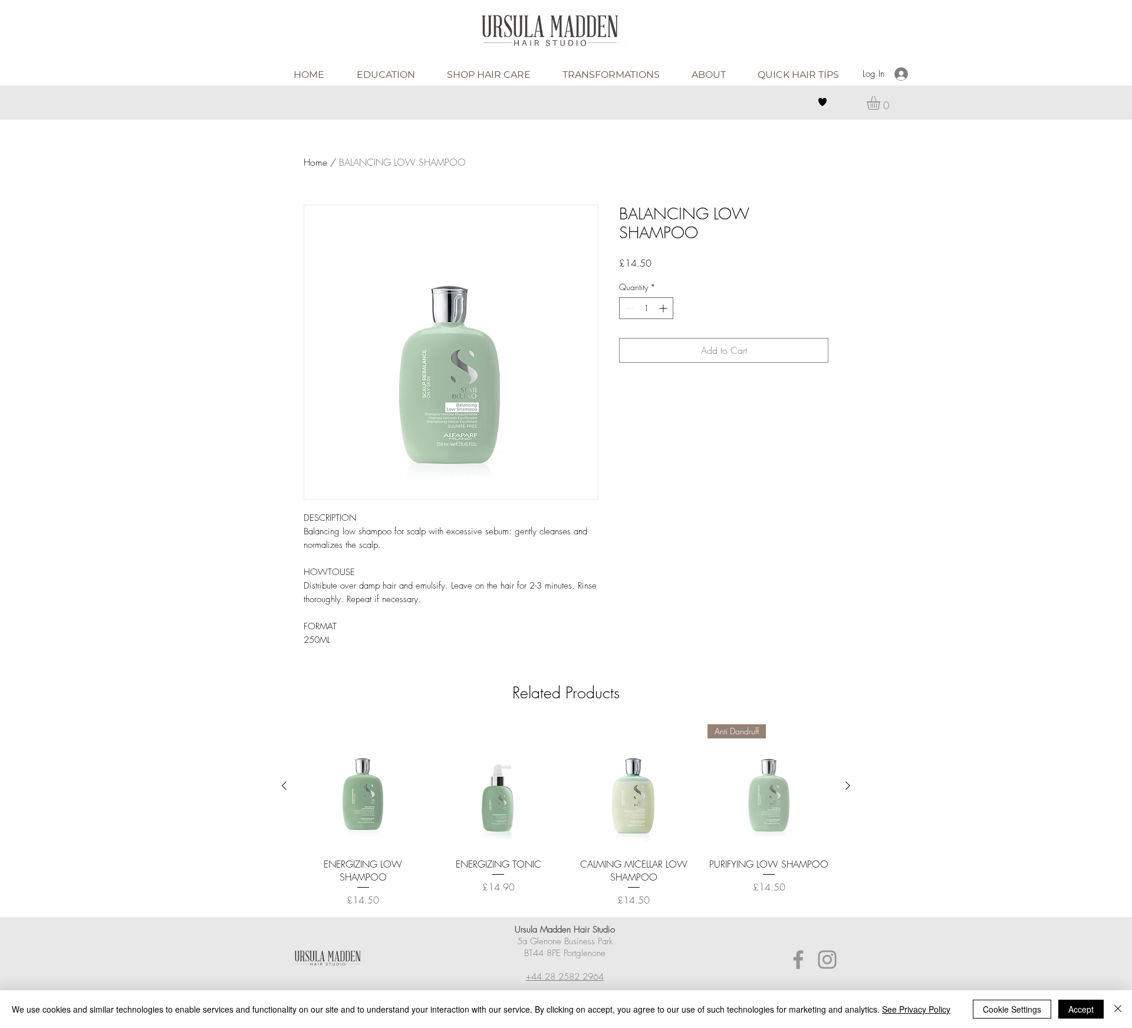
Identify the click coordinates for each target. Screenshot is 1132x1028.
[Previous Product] (284, 786)
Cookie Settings (1012, 1009)
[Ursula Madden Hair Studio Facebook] (798, 959)
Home (315, 162)
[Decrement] (628, 308)
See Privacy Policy (916, 1009)
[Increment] (664, 308)
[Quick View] (363, 786)
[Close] (1118, 1009)
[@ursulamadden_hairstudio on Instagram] (827, 959)
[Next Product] (848, 786)
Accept (1081, 1009)
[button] (881, 103)
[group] (566, 816)
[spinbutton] (646, 308)
